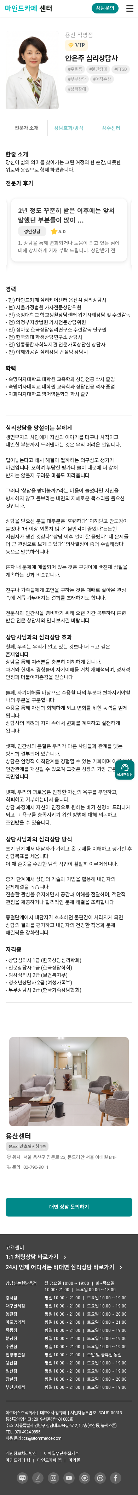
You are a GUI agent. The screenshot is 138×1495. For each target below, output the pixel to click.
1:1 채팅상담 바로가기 (32, 1257)
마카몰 (74, 1460)
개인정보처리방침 (21, 1453)
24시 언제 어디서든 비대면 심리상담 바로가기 (60, 1267)
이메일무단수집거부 (61, 1453)
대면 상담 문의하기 (69, 1207)
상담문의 (105, 8)
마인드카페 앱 (49, 1460)
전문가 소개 (27, 128)
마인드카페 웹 (18, 1460)
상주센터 (111, 128)
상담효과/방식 (69, 128)
